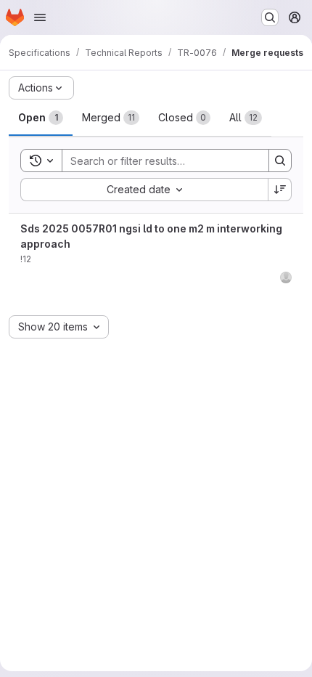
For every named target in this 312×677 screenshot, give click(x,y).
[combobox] (144, 189)
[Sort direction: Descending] (280, 189)
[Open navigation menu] (40, 17)
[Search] (280, 160)
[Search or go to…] (270, 17)
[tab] (41, 118)
